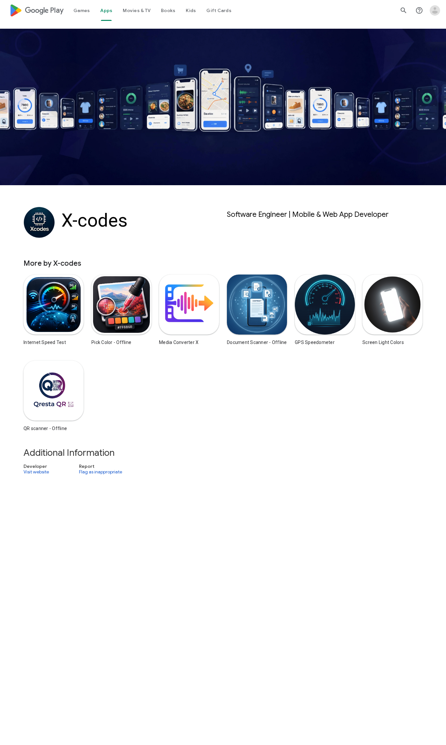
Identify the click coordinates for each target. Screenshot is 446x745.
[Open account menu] (435, 10)
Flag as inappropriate (100, 472)
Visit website (36, 472)
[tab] (81, 10)
